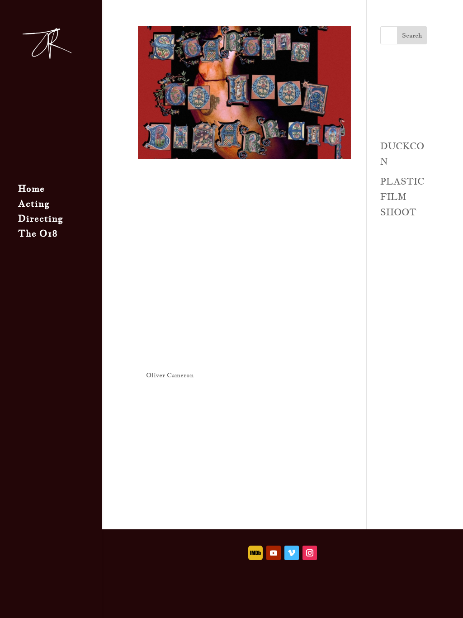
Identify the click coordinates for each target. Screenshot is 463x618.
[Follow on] (255, 553)
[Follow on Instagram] (309, 553)
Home (31, 190)
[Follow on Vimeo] (291, 553)
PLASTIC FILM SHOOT (402, 197)
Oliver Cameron (170, 375)
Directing (40, 219)
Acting (33, 204)
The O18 (37, 234)
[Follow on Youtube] (273, 553)
